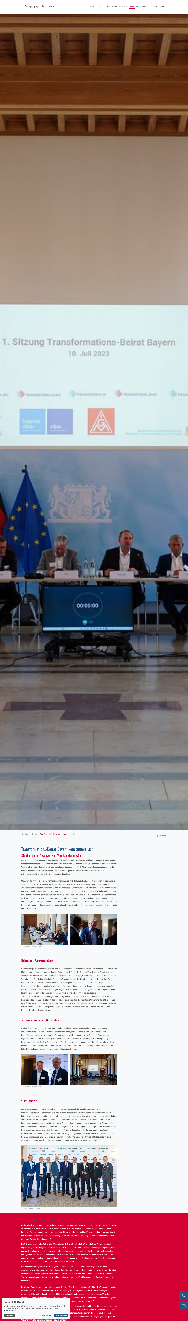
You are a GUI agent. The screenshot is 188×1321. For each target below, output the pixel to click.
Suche (162, 6)
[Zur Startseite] (39, 7)
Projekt (91, 6)
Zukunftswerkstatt (142, 6)
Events (114, 6)
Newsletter (123, 6)
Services (107, 6)
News (132, 6)
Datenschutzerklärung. (11, 1311)
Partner (99, 6)
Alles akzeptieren (61, 1315)
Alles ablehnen (46, 1315)
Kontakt (154, 6)
